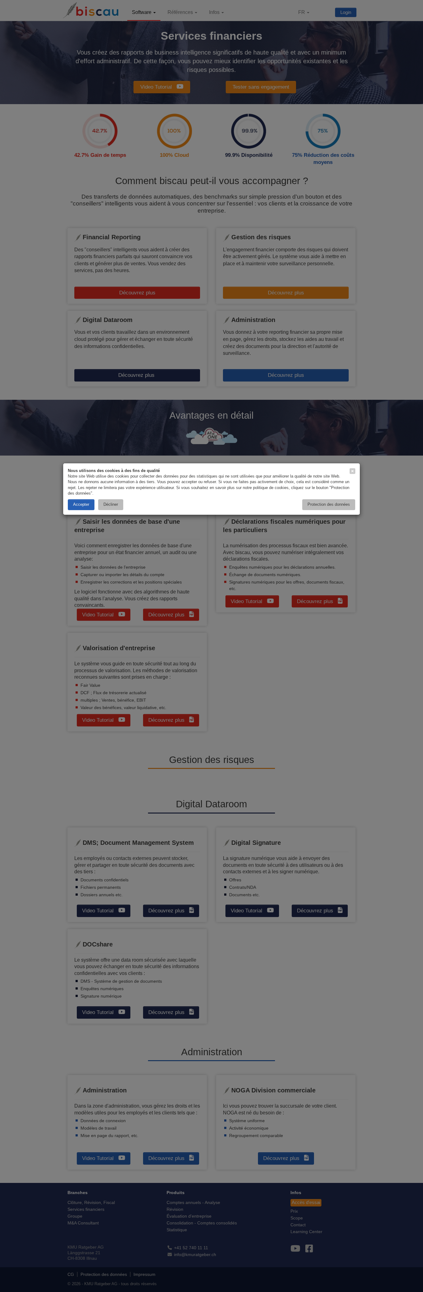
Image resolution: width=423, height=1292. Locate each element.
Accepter (81, 504)
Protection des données (328, 504)
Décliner (110, 504)
